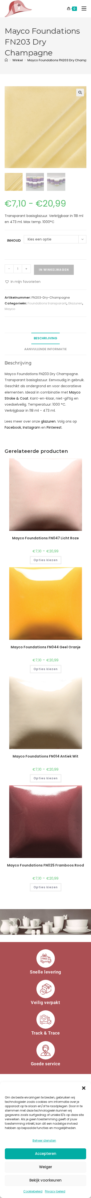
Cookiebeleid (32, 1191)
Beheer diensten (44, 1140)
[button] (83, 1088)
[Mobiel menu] (82, 9)
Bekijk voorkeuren (45, 1180)
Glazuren (75, 303)
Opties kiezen (45, 560)
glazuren (48, 421)
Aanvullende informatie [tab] (45, 349)
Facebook (13, 427)
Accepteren (45, 1153)
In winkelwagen (54, 270)
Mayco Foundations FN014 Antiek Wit (45, 756)
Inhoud (14, 240)
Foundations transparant (47, 303)
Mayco (10, 309)
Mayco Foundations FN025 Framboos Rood (45, 865)
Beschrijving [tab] (45, 338)
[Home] (6, 60)
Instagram (31, 427)
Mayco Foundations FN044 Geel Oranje (46, 647)
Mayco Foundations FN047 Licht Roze (45, 538)
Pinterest (54, 427)
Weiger (45, 1166)
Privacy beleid (55, 1191)
